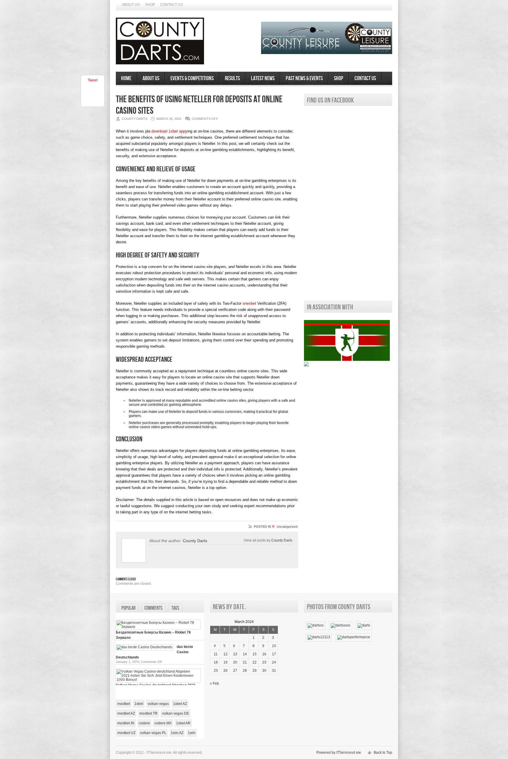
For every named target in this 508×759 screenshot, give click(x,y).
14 (245, 654)
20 (235, 662)
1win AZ (177, 733)
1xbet (138, 704)
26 (225, 670)
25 (216, 670)
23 (264, 662)
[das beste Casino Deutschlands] (144, 647)
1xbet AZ (180, 704)
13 (235, 654)
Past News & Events (304, 78)
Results (232, 78)
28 (245, 670)
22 (255, 662)
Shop (150, 5)
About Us (131, 5)
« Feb (214, 683)
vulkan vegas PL (153, 733)
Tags (175, 608)
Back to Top (383, 752)
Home (126, 78)
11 (216, 654)
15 (255, 654)
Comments (153, 608)
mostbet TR (148, 713)
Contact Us (171, 5)
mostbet (123, 704)
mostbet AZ (126, 713)
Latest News (263, 78)
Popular (128, 608)
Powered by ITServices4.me (338, 752)
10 (274, 646)
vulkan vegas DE (175, 713)
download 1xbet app (168, 131)
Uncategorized (287, 526)
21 (245, 662)
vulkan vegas (158, 704)
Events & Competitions (192, 78)
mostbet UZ (126, 733)
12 (225, 654)
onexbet (249, 303)
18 (216, 662)
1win (191, 733)
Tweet (92, 80)
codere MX (163, 723)
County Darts (195, 540)
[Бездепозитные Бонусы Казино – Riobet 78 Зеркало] (158, 627)
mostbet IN (125, 723)
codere (144, 723)
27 (235, 670)
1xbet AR (183, 723)
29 (255, 670)
